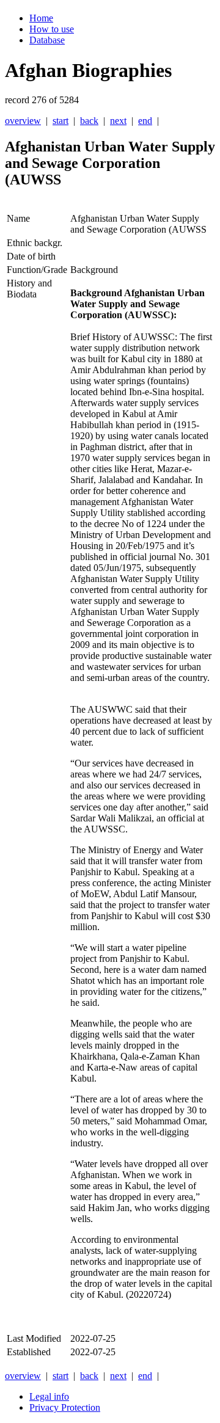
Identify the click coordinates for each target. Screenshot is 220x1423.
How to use (51, 29)
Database (47, 40)
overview (23, 120)
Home (41, 18)
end (145, 120)
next (118, 120)
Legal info (49, 1396)
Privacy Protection (64, 1407)
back (89, 120)
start (60, 120)
